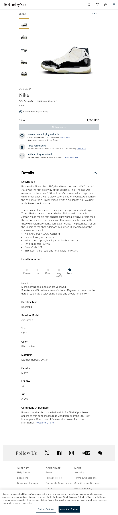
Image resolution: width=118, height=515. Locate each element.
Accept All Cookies (69, 509)
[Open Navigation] (114, 4)
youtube (85, 453)
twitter (47, 453)
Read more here (45, 422)
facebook (59, 453)
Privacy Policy (54, 478)
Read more (81, 149)
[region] (59, 502)
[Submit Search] (89, 4)
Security (79, 472)
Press (49, 472)
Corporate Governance (59, 483)
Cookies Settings (46, 509)
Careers (50, 488)
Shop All (23, 13)
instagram (71, 453)
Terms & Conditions (85, 478)
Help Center (24, 472)
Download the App (27, 483)
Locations (22, 478)
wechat (100, 453)
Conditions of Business (87, 483)
